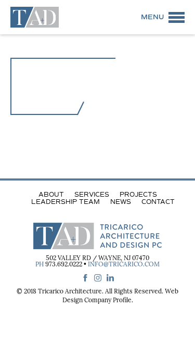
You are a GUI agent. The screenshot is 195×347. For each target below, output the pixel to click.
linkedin (110, 277)
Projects (138, 194)
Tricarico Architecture (70, 292)
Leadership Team (65, 201)
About (51, 194)
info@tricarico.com (124, 265)
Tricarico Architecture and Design (34, 17)
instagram (97, 277)
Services (91, 194)
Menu (152, 17)
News (120, 201)
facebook (85, 277)
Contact (158, 201)
